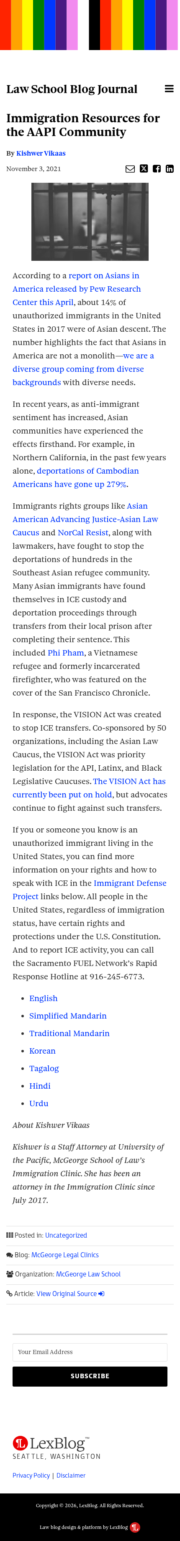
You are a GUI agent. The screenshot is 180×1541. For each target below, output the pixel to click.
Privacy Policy (31, 1476)
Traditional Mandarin (69, 1033)
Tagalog (44, 1068)
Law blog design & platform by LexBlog (84, 1527)
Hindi (40, 1086)
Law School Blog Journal (72, 89)
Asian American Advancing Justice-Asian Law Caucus (85, 519)
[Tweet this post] (144, 168)
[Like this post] (157, 168)
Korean (42, 1051)
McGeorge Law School (88, 1275)
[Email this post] (130, 168)
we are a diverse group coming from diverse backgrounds (83, 369)
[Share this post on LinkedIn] (170, 168)
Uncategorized (66, 1236)
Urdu (39, 1103)
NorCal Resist (83, 532)
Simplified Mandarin (68, 1016)
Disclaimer (71, 1476)
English (43, 998)
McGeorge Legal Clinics (65, 1255)
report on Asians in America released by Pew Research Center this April (77, 289)
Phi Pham (66, 653)
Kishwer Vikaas (41, 153)
